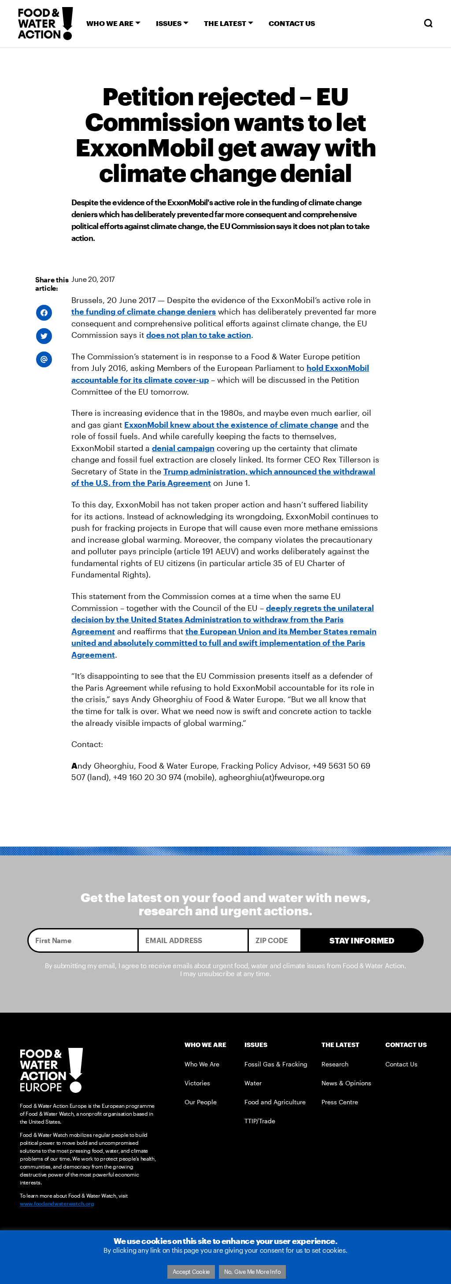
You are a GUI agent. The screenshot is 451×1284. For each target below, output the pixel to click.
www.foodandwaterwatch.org (57, 1203)
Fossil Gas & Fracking (275, 1064)
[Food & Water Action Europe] (45, 23)
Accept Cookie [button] (191, 1271)
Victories (197, 1083)
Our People (201, 1102)
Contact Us (401, 1064)
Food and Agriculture (275, 1102)
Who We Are (202, 1064)
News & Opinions (346, 1083)
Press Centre (340, 1102)
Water (253, 1083)
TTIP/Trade (259, 1121)
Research (335, 1064)
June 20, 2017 (93, 279)
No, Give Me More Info (252, 1271)
